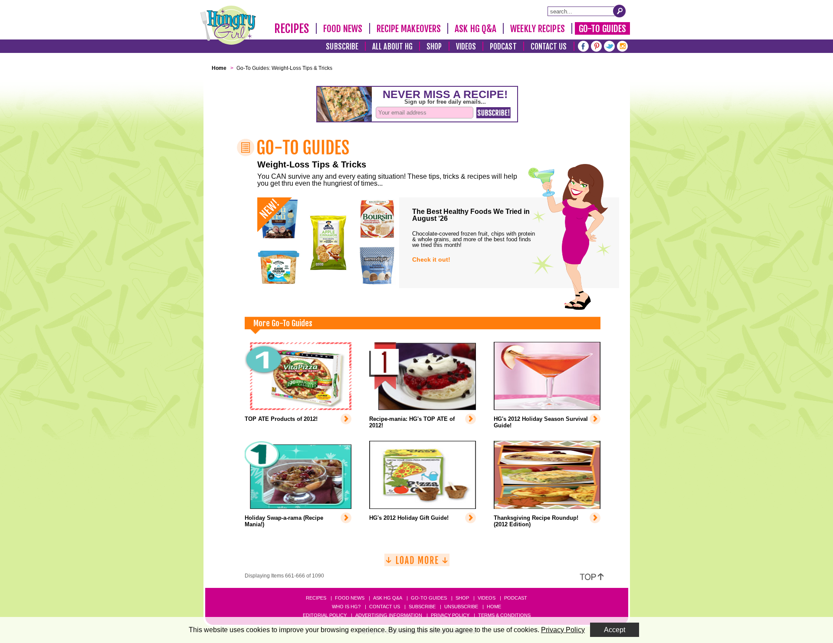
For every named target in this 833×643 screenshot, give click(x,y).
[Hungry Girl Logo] (228, 25)
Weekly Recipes (537, 28)
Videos (466, 46)
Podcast (503, 46)
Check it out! (431, 259)
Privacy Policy (450, 615)
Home (494, 606)
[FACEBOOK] (583, 45)
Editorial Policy (325, 615)
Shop (434, 46)
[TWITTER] (609, 45)
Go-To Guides (602, 28)
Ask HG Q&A (475, 28)
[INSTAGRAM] (622, 45)
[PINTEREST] (596, 45)
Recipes (291, 28)
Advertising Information (388, 615)
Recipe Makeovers (409, 28)
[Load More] (416, 563)
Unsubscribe (461, 606)
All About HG (392, 46)
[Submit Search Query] (619, 10)
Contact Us (549, 46)
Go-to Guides (429, 597)
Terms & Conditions (504, 615)
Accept (614, 629)
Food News (343, 28)
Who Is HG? (346, 606)
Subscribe (342, 46)
